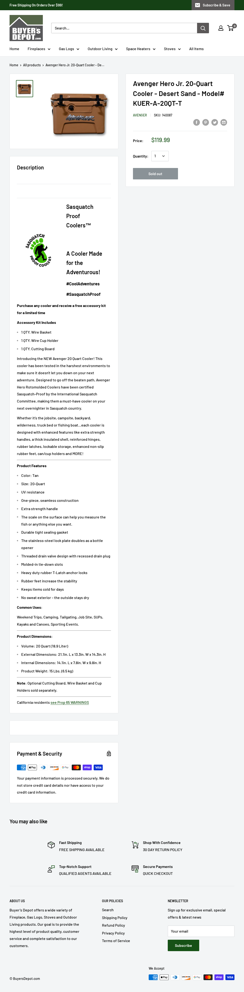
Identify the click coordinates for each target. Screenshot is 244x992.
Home (14, 48)
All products (32, 65)
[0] (231, 28)
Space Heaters (138, 48)
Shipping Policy (114, 917)
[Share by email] (223, 122)
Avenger (140, 115)
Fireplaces (36, 48)
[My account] (221, 28)
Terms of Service (116, 940)
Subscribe (183, 945)
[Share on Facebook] (196, 122)
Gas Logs (66, 48)
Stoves (170, 48)
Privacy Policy (113, 933)
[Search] (203, 28)
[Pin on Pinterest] (205, 122)
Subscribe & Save (216, 5)
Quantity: (140, 156)
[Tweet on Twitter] (214, 122)
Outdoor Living (100, 48)
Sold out (155, 173)
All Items (196, 48)
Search (108, 909)
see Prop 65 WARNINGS (70, 702)
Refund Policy (113, 925)
